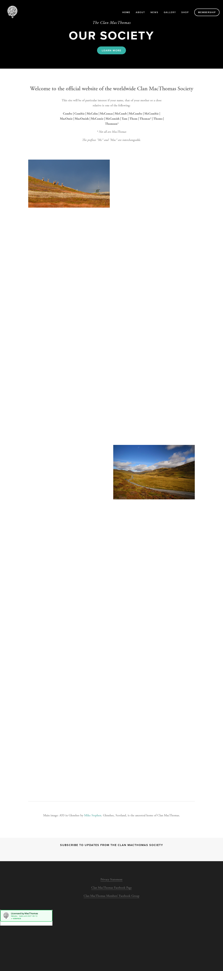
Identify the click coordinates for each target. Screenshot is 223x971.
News (154, 12)
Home (126, 12)
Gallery (170, 12)
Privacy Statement (111, 879)
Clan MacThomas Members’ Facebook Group (111, 896)
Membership (207, 12)
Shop (185, 12)
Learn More (111, 50)
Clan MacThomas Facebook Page (111, 888)
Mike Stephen (92, 815)
